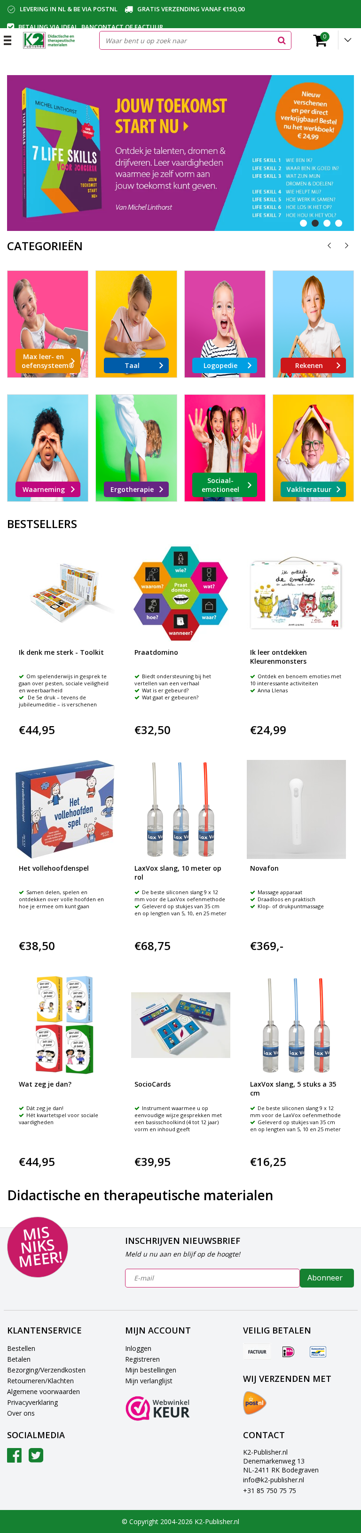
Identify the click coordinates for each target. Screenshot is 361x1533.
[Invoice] (257, 1351)
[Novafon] (296, 809)
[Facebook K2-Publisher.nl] (14, 1458)
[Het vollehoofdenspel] (65, 809)
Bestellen (21, 1348)
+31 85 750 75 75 (269, 1490)
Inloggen (138, 1348)
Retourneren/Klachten (40, 1380)
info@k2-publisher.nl (273, 1479)
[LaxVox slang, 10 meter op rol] (181, 809)
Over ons (21, 1413)
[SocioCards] (181, 1025)
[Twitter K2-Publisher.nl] (36, 1458)
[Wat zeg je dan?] (65, 1025)
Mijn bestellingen (150, 1369)
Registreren (142, 1359)
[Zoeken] (281, 40)
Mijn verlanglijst (149, 1380)
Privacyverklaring (32, 1402)
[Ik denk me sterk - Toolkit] (65, 593)
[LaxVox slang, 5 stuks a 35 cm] (296, 1025)
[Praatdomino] (181, 593)
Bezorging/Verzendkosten (46, 1369)
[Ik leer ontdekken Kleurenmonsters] (296, 593)
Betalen (19, 1359)
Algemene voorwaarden (43, 1391)
